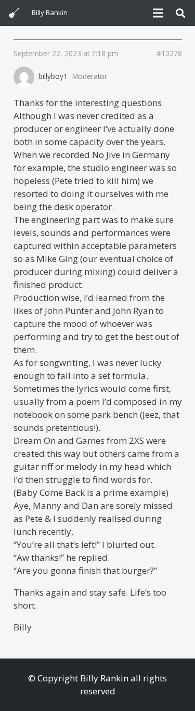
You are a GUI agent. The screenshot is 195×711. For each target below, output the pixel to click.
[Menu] (158, 13)
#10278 (169, 53)
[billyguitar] (14, 13)
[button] (180, 13)
